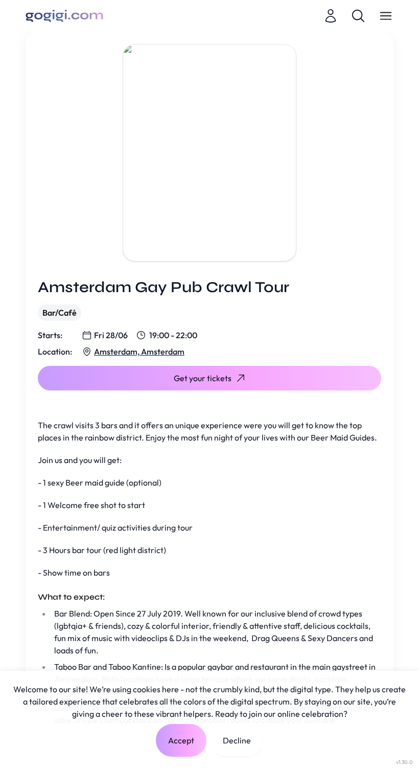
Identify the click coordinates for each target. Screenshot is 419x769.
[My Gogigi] (330, 16)
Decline (237, 740)
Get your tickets (202, 378)
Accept (181, 740)
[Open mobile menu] (385, 16)
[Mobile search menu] (358, 16)
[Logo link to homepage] (64, 16)
